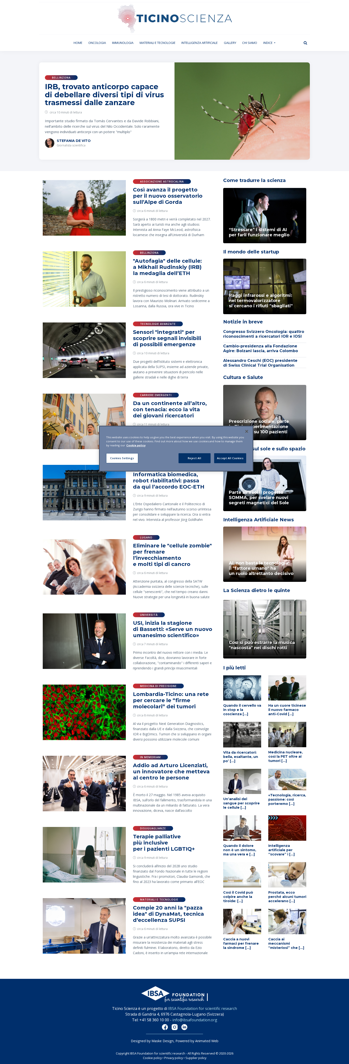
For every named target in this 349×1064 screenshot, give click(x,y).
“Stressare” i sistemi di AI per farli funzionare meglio (259, 232)
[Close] (246, 431)
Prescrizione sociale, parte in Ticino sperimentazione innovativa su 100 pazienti (259, 426)
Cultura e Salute (243, 377)
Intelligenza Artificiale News (258, 520)
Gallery (230, 43)
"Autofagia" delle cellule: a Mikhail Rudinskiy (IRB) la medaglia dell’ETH (167, 267)
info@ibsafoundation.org (194, 1019)
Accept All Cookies (230, 458)
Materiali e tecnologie (157, 43)
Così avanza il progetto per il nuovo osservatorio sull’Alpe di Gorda (168, 196)
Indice (268, 43)
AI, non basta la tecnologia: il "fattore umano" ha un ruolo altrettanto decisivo (261, 568)
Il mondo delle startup (251, 252)
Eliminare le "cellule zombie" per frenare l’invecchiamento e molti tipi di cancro (172, 554)
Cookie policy (152, 1058)
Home (79, 42)
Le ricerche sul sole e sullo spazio (264, 449)
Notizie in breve (243, 322)
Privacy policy (173, 1058)
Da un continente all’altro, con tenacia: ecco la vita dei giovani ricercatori (170, 409)
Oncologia (97, 43)
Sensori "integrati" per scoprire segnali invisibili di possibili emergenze (167, 338)
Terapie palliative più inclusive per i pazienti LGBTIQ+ (164, 842)
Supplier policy (195, 1058)
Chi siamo (249, 43)
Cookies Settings (122, 458)
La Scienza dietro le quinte (256, 590)
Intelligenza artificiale (199, 43)
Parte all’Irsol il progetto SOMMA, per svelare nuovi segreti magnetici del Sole (259, 497)
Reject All (194, 458)
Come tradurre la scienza (254, 180)
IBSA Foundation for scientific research (202, 1008)
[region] (176, 448)
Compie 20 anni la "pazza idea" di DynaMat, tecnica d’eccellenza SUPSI (168, 914)
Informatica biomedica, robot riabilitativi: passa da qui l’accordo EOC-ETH (168, 480)
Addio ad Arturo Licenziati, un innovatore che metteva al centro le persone (171, 771)
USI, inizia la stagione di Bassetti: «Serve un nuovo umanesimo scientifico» (172, 629)
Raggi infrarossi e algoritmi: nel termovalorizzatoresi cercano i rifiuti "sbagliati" (261, 300)
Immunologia (122, 43)
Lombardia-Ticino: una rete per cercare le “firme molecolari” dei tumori (171, 700)
